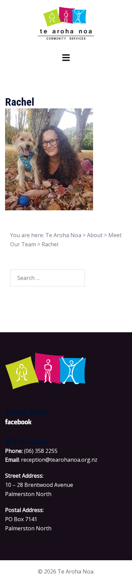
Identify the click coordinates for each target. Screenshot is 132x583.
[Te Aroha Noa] (66, 26)
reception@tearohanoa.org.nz (59, 459)
